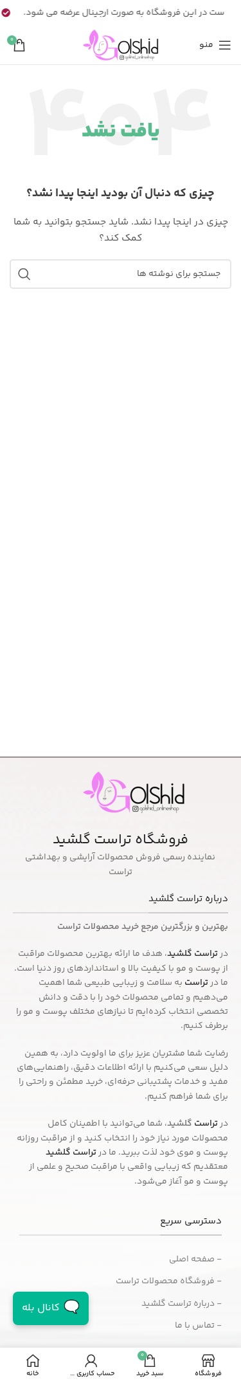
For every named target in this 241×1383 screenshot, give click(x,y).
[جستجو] (24, 274)
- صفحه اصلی (195, 1259)
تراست (206, 1124)
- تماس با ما (198, 1326)
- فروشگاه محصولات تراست (169, 1281)
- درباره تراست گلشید (181, 1304)
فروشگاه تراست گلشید (120, 840)
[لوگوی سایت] (120, 45)
